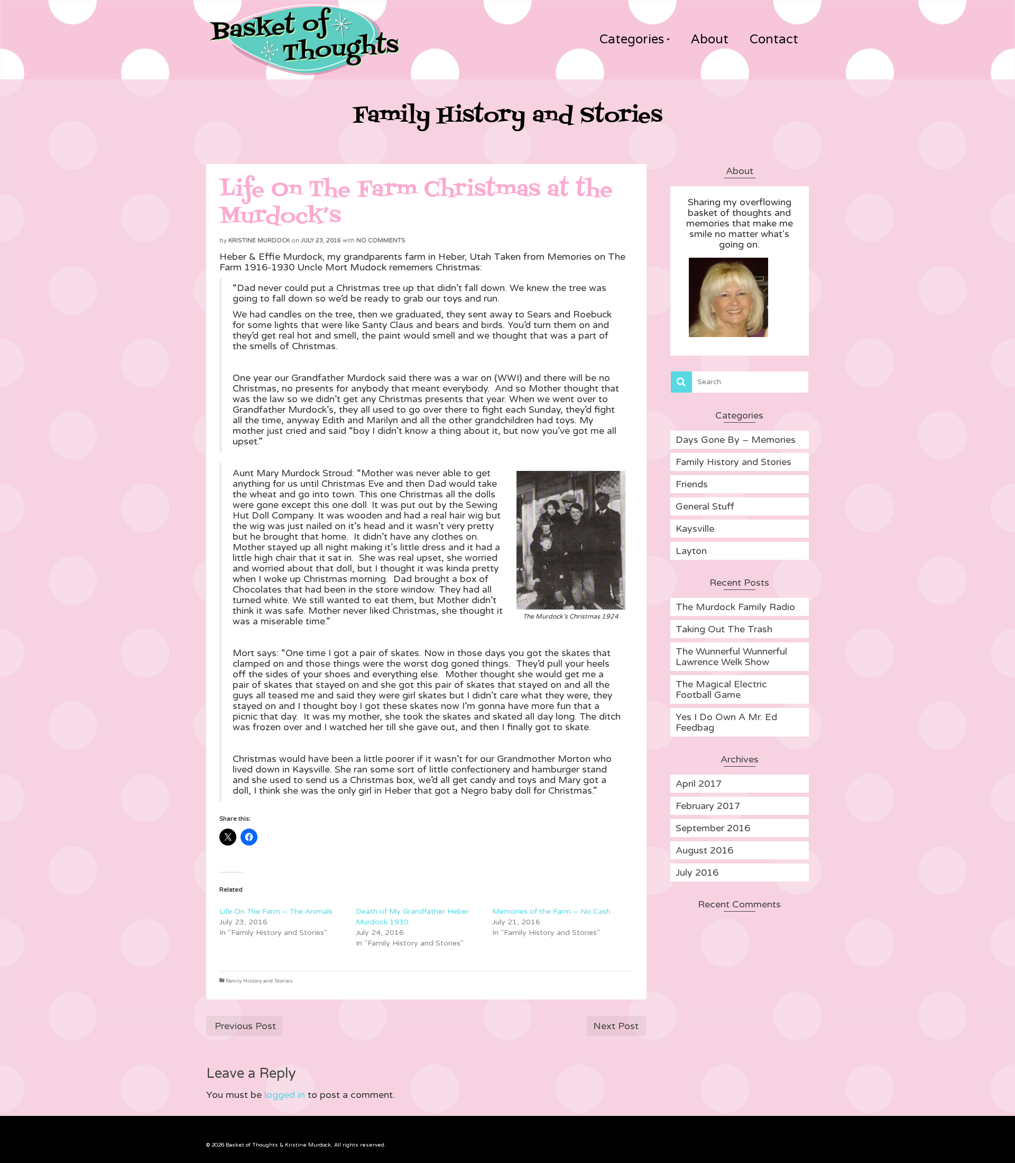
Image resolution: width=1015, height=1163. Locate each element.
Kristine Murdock (259, 240)
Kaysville (695, 528)
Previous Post (245, 1026)
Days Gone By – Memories (736, 440)
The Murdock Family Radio (735, 607)
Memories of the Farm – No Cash (551, 911)
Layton (691, 551)
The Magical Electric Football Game (721, 689)
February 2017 (708, 806)
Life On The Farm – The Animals (276, 911)
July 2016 (697, 872)
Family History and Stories (259, 981)
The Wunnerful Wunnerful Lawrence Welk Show (731, 657)
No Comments (380, 240)
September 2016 (713, 828)
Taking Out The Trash (724, 629)
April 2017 (699, 783)
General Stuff (705, 506)
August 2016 (704, 850)
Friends (692, 484)
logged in (284, 1095)
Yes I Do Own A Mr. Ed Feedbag (726, 722)
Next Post (616, 1026)
